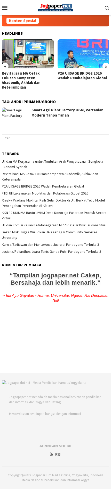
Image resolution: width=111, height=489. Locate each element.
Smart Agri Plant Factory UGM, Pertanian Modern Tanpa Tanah (67, 112)
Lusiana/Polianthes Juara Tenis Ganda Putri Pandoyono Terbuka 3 (51, 251)
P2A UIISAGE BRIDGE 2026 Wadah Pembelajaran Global (82, 75)
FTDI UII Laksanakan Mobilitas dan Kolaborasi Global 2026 (45, 193)
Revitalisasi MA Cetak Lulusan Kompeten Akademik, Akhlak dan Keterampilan (21, 80)
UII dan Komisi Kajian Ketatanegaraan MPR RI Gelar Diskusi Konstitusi (54, 225)
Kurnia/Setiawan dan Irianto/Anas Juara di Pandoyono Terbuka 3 (50, 244)
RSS (57, 454)
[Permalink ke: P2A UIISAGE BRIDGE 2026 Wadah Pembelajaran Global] (83, 53)
